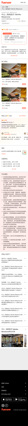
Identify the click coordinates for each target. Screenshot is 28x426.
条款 (2, 387)
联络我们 (4, 390)
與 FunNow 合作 (6, 394)
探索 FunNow (5, 383)
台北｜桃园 (5, 7)
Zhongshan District (5, 12)
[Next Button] (25, 329)
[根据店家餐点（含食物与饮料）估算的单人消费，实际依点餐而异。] (8, 23)
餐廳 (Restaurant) (13, 12)
